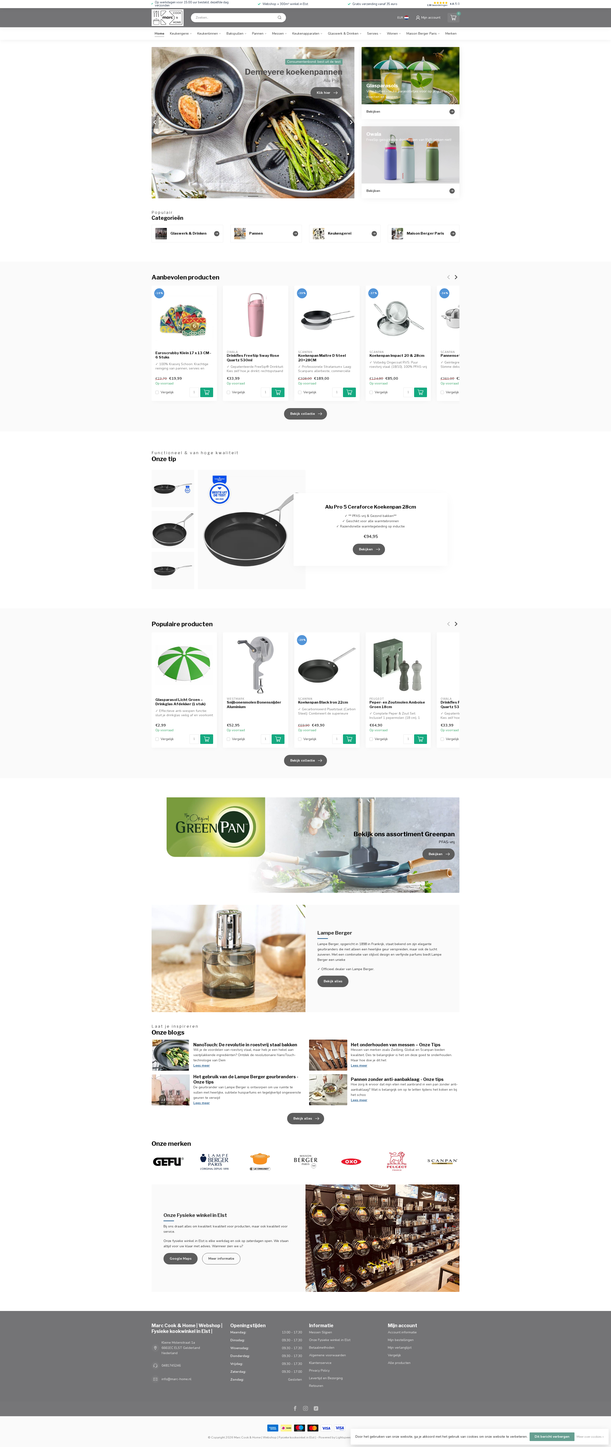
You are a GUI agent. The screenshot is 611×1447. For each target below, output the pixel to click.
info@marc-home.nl (176, 1379)
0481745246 (171, 1365)
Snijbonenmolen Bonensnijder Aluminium (254, 704)
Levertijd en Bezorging (326, 1378)
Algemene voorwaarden (327, 1355)
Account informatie (402, 1332)
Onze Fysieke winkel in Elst (329, 1340)
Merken (451, 33)
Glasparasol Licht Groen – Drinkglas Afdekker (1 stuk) (180, 702)
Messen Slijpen (320, 1332)
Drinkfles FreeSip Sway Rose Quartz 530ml (253, 357)
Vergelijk (167, 392)
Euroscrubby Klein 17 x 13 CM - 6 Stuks (183, 355)
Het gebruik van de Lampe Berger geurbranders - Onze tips (245, 1079)
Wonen (392, 33)
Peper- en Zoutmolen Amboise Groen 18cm (397, 704)
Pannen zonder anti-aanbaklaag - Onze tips (397, 1079)
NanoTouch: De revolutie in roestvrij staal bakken (245, 1044)
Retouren (316, 1386)
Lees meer (201, 1065)
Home (159, 33)
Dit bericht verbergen (552, 1436)
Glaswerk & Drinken (343, 33)
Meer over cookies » (590, 1437)
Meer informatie (221, 1258)
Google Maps (180, 1258)
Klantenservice (320, 1363)
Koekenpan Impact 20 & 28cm (396, 355)
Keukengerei (179, 33)
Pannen (257, 33)
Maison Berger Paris (421, 33)
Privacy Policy (319, 1370)
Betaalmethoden (321, 1347)
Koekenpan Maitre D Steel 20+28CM (322, 357)
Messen (278, 33)
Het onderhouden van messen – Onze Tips (395, 1044)
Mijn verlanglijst (399, 1347)
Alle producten (399, 1363)
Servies (372, 33)
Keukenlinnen (207, 33)
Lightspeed (344, 1437)
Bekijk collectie (302, 413)
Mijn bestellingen (401, 1340)
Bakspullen (234, 33)
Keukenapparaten (305, 33)
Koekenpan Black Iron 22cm (323, 702)
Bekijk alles (333, 981)
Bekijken (366, 549)
